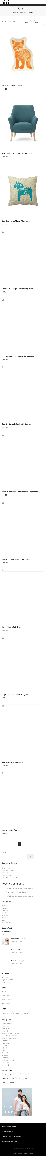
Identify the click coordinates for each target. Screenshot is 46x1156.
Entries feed (6, 995)
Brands (4, 1026)
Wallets (4, 1062)
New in (4, 1053)
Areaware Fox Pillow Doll (12, 86)
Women (4, 1065)
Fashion (4, 908)
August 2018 (6, 982)
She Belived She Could (9, 878)
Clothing (4, 1028)
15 (14, 21)
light (13, 1078)
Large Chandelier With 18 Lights (15, 694)
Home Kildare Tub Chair (11, 627)
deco (11, 1075)
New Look (5, 915)
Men (3, 1050)
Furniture (5, 910)
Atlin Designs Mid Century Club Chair (17, 153)
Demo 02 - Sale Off (8, 1036)
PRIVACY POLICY (18, 1153)
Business (6, 1013)
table (4, 1082)
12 (11, 21)
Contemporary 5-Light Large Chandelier (18, 356)
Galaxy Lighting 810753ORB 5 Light (16, 559)
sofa (26, 1078)
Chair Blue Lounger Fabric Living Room (17, 289)
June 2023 (5, 977)
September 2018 (7, 980)
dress (18, 1075)
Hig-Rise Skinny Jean (23, 892)
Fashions (5, 1041)
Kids (3, 1048)
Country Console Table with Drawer (16, 424)
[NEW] (17, 1102)
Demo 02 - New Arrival (9, 1033)
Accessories (6, 1024)
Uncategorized (6, 922)
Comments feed (7, 999)
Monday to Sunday (8, 870)
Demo (3, 1031)
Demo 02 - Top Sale (8, 1038)
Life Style (5, 913)
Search (4, 852)
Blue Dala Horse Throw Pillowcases (16, 221)
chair (4, 1075)
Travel (4, 918)
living (19, 1078)
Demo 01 (4, 905)
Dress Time (5, 873)
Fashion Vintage (7, 875)
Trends (4, 920)
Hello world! (6, 868)
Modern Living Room (10, 830)
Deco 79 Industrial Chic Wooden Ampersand (20, 492)
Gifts (3, 1045)
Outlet (4, 1055)
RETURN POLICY (28, 1153)
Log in (4, 991)
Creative (16, 1013)
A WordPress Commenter (14, 888)
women (12, 1082)
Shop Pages (23, 12)
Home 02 (15, 12)
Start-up (25, 1013)
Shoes (4, 1058)
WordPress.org (6, 1003)
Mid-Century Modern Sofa (12, 762)
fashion (26, 1075)
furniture (5, 1078)
